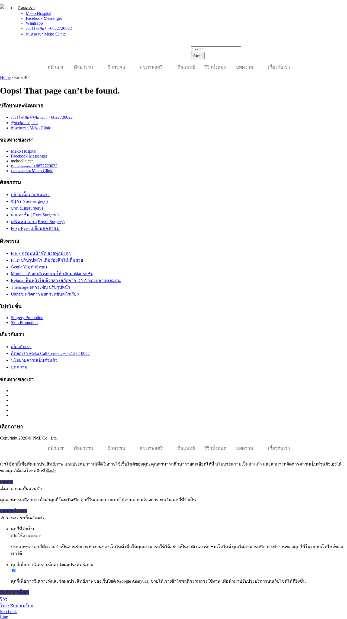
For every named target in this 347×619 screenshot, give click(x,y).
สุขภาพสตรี (151, 67)
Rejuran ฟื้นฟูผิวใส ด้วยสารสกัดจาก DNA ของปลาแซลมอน (66, 280)
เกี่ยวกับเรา (279, 67)
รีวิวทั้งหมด (215, 67)
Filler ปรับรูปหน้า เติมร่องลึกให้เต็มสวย (47, 260)
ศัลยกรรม (83, 67)
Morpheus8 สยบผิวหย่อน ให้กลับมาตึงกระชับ (52, 273)
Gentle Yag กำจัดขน (29, 267)
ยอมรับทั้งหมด (13, 511)
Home (5, 77)
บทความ (244, 67)
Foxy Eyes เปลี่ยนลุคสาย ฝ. (35, 228)
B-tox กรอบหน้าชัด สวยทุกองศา (41, 253)
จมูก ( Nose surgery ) (29, 201)
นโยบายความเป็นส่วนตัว (34, 360)
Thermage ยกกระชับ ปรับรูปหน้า (40, 287)
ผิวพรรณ (116, 67)
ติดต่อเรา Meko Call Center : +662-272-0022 (50, 353)
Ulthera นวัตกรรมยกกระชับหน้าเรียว (45, 294)
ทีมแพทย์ (186, 67)
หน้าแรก (56, 67)
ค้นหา (198, 56)
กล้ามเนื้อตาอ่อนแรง (30, 194)
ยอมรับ (6, 482)
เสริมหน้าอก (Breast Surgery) (38, 221)
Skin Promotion (24, 322)
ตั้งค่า (51, 471)
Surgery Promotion (27, 317)
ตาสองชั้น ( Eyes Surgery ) (35, 215)
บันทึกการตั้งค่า (14, 592)
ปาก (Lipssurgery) (27, 208)
